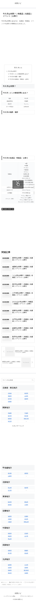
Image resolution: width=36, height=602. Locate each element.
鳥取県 (10, 533)
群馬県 (10, 418)
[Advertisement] (18, 45)
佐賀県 (10, 567)
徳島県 (10, 550)
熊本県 (10, 573)
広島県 (26, 533)
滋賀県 (10, 516)
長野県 (26, 473)
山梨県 (10, 476)
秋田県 (26, 393)
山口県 (26, 536)
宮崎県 (26, 567)
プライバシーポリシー (26, 596)
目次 (15, 67)
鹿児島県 (26, 570)
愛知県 (26, 502)
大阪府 (10, 522)
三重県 (26, 504)
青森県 (10, 396)
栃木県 (10, 416)
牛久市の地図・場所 (15, 76)
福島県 (26, 399)
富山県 (10, 487)
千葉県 (26, 413)
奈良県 (26, 519)
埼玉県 (10, 421)
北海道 (10, 393)
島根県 (10, 536)
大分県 (26, 565)
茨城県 (10, 413)
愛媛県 (26, 550)
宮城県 (10, 401)
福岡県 (10, 565)
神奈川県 (26, 418)
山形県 (26, 396)
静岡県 (10, 504)
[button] (32, 380)
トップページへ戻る (9, 596)
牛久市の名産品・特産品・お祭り (19, 79)
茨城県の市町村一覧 (8, 209)
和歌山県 (26, 522)
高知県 (26, 553)
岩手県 (10, 399)
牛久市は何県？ (12, 71)
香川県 (10, 553)
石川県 (10, 490)
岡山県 (10, 539)
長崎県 (10, 570)
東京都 (26, 416)
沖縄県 (26, 573)
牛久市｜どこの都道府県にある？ (19, 74)
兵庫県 (26, 516)
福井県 (26, 487)
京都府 (10, 519)
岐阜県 (10, 502)
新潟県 (10, 473)
